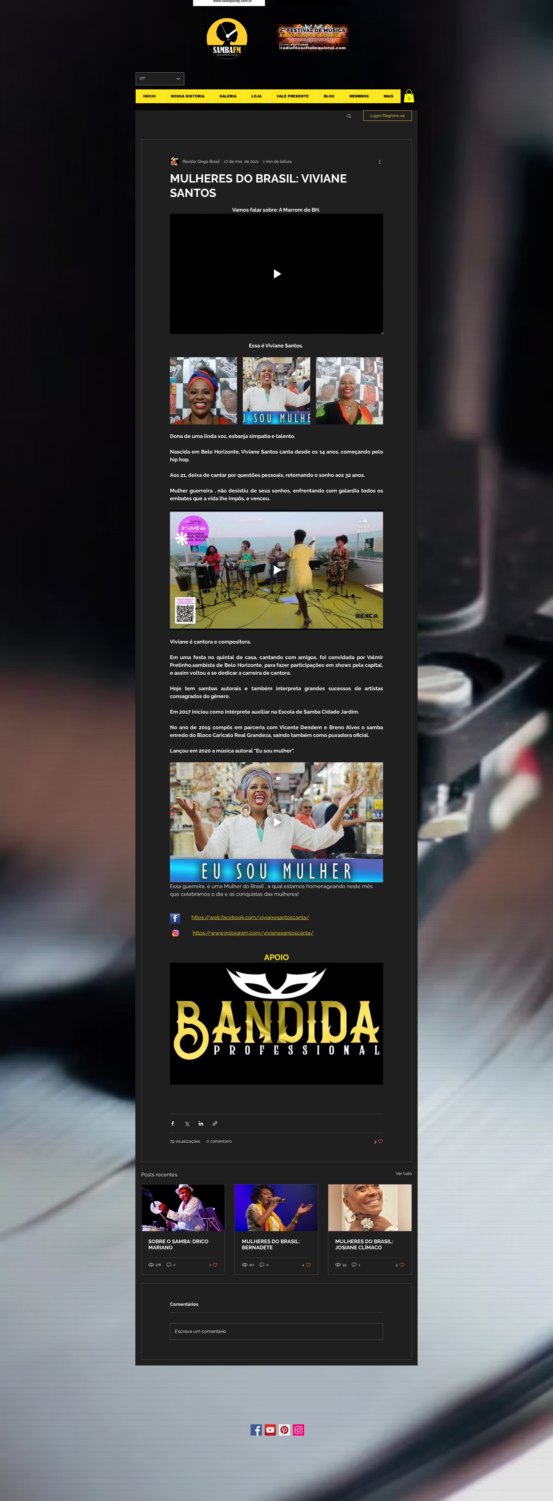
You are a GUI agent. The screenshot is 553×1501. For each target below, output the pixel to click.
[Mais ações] (379, 161)
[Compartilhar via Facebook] (172, 1123)
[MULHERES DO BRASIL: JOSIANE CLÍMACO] (370, 1207)
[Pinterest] (284, 1430)
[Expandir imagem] (203, 390)
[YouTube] (270, 1430)
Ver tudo (404, 1173)
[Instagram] (298, 1430)
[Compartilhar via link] (215, 1123)
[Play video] (276, 274)
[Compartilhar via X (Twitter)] (187, 1123)
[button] (409, 95)
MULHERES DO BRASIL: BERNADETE (271, 1244)
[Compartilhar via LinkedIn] (201, 1123)
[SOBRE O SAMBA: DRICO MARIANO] (183, 1207)
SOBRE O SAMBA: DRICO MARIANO (178, 1244)
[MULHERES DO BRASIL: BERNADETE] (276, 1207)
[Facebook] (256, 1430)
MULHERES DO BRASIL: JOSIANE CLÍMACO (364, 1244)
